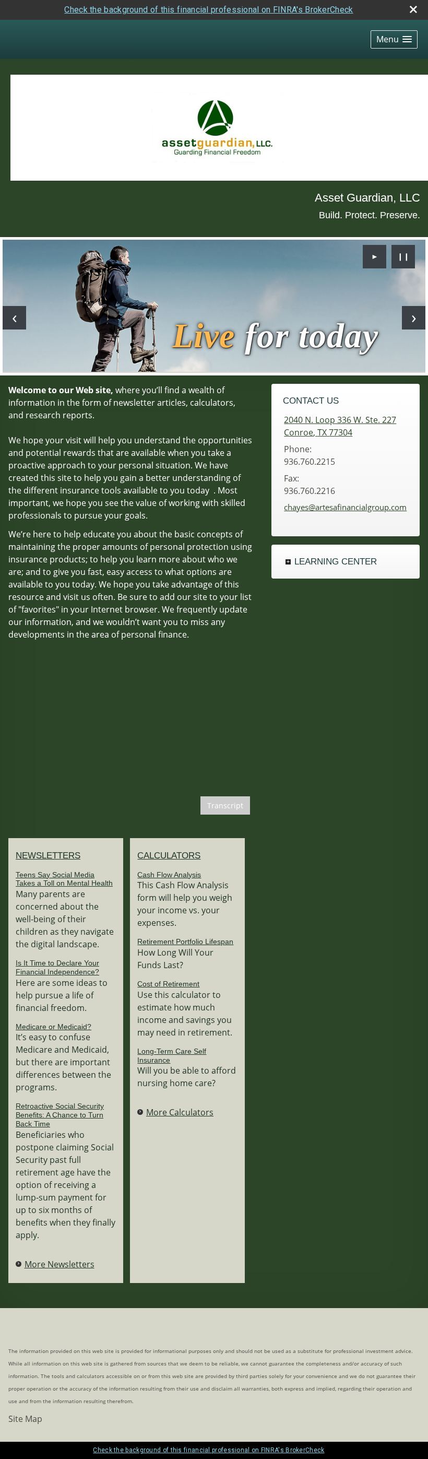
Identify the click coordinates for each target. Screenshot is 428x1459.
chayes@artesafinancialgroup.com (345, 507)
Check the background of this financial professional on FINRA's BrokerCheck (208, 10)
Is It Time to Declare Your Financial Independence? (57, 967)
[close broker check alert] (413, 9)
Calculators (168, 856)
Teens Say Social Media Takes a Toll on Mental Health (64, 879)
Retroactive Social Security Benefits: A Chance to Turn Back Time (60, 1115)
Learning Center (335, 562)
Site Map (25, 1419)
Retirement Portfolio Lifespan (185, 941)
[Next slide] (413, 318)
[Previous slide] (14, 318)
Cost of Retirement (168, 984)
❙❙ (403, 256)
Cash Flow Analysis (169, 874)
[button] (394, 39)
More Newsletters (59, 1264)
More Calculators (179, 1112)
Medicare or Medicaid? (53, 1026)
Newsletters (48, 856)
